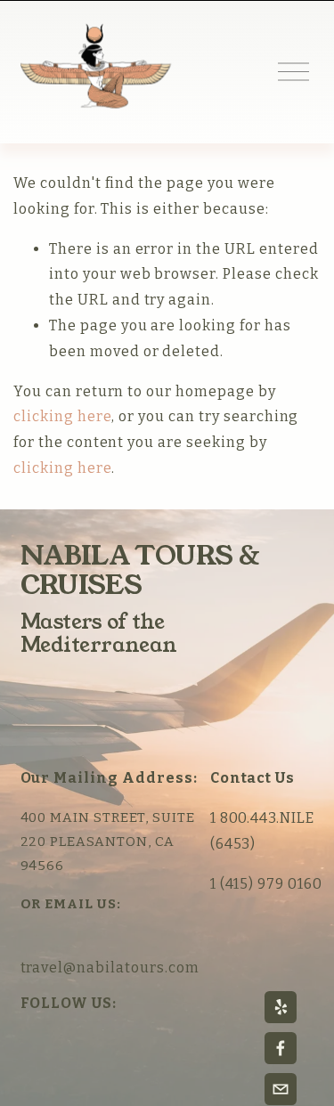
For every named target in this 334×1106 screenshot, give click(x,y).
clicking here (62, 416)
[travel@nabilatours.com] (281, 1089)
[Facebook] (281, 1048)
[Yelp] (281, 1007)
